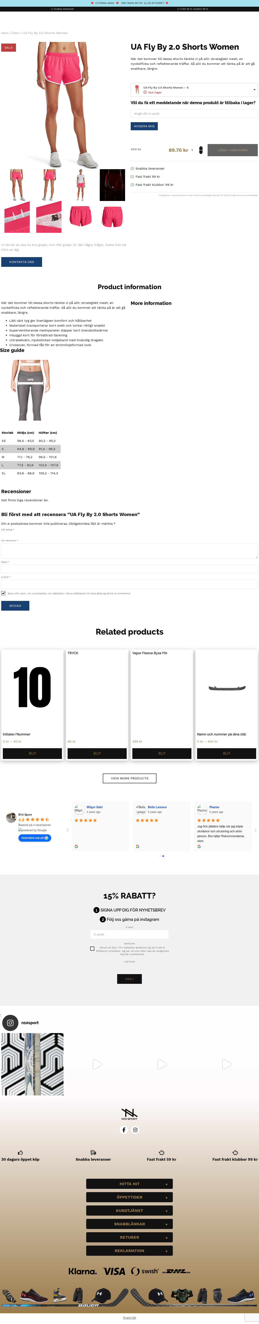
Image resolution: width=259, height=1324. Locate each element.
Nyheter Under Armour (189, 195)
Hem (4, 33)
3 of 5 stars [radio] (11, 533)
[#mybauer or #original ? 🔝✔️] (226, 1064)
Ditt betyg (7, 529)
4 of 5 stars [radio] (15, 533)
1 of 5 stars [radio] (2, 533)
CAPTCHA (129, 962)
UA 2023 (224, 195)
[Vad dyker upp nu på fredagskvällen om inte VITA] (97, 1064)
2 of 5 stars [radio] (7, 533)
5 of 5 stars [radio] (19, 533)
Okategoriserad (211, 195)
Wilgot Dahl (95, 807)
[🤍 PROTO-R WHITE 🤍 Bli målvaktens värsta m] (32, 1064)
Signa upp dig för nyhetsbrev (133, 910)
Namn (5, 562)
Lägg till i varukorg (233, 150)
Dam (15, 33)
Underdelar (252, 195)
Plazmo (214, 807)
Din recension (9, 540)
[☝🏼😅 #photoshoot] (162, 1064)
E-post (6, 577)
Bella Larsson (157, 807)
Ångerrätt (129, 1317)
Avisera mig (144, 126)
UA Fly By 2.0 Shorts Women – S (166, 87)
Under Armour (237, 195)
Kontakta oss (21, 262)
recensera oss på (32, 838)
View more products (129, 778)
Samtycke (129, 943)
